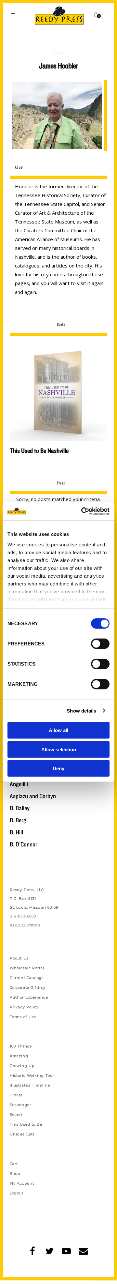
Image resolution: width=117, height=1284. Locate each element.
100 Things (21, 1046)
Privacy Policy (24, 1007)
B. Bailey (20, 808)
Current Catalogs (27, 977)
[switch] (100, 644)
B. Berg (18, 820)
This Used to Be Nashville (39, 450)
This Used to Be (26, 1124)
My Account (22, 1183)
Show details (81, 710)
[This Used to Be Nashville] (58, 392)
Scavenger (20, 1105)
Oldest (16, 1095)
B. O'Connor (23, 844)
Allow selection (58, 749)
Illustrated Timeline (30, 1085)
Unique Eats (22, 1134)
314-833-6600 (23, 916)
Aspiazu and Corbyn (33, 796)
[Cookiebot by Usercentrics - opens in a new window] (83, 511)
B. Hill (16, 832)
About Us (19, 958)
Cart (14, 1163)
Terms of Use (23, 1017)
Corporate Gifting (27, 987)
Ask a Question (25, 925)
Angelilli (19, 784)
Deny (58, 768)
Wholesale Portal (27, 968)
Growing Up (22, 1065)
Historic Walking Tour (32, 1075)
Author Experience (29, 997)
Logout (17, 1193)
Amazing (19, 1056)
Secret (16, 1114)
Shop (15, 1173)
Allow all (58, 730)
